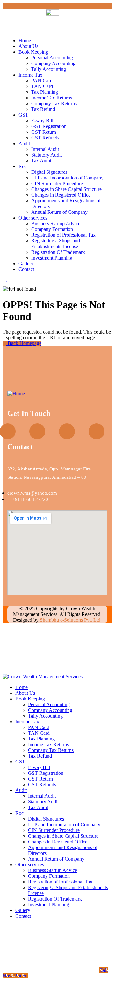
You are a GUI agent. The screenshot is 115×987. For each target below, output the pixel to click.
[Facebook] (67, 431)
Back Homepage (23, 343)
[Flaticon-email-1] (37, 431)
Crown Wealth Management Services (54, 611)
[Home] (16, 393)
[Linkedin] (96, 431)
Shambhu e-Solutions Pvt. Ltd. (71, 620)
